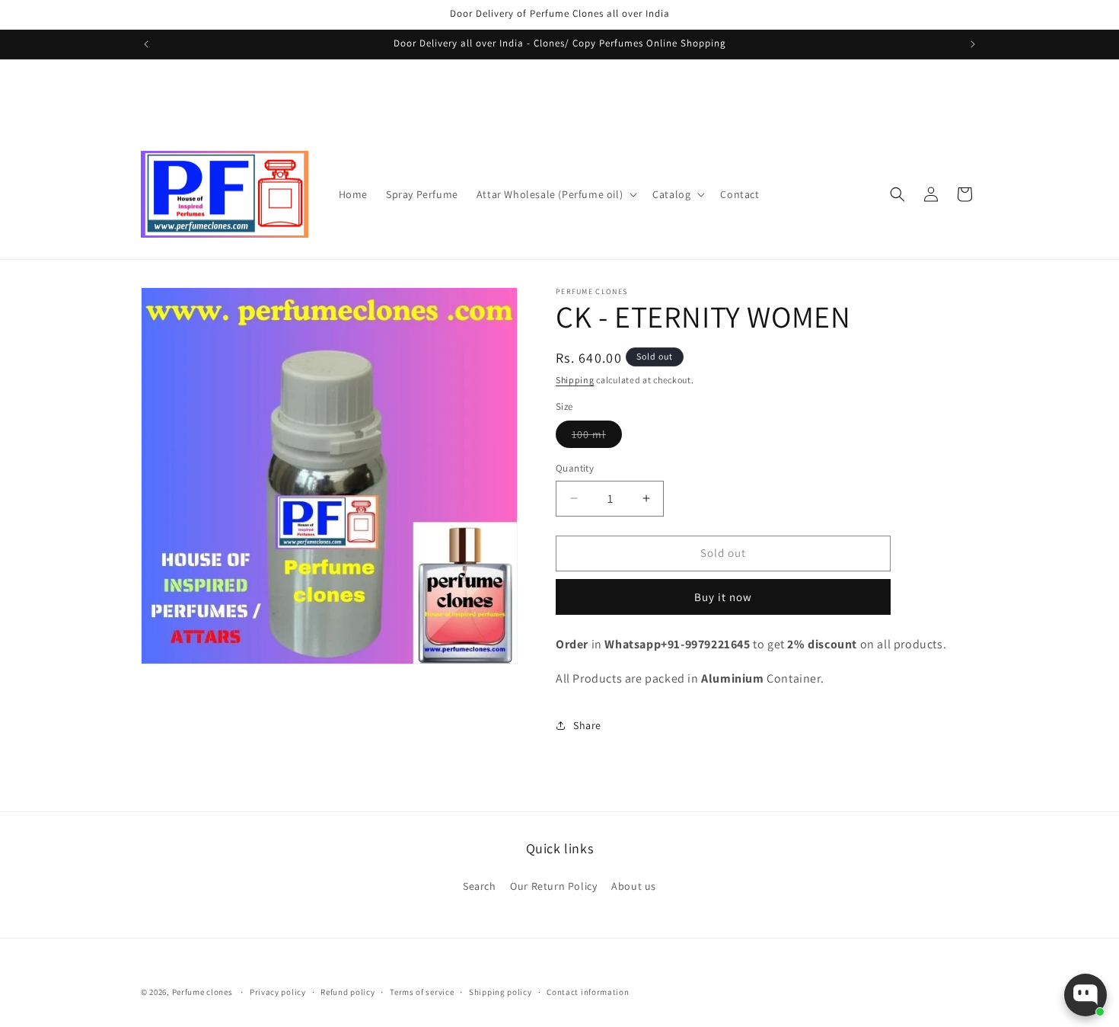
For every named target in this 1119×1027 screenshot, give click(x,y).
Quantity (575, 468)
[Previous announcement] (146, 44)
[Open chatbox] (1085, 995)
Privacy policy (278, 992)
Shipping (575, 380)
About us (633, 886)
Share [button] (587, 725)
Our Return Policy (553, 886)
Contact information (588, 992)
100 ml (597, 437)
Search (479, 886)
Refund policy (347, 992)
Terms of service (422, 992)
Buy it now (723, 597)
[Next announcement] (973, 44)
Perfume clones (202, 992)
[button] (555, 194)
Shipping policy (500, 992)
